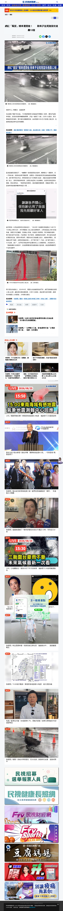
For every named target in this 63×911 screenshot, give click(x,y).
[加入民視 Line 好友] (31, 607)
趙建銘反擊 (16, 5)
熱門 (44, 5)
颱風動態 (26, 5)
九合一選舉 (36, 5)
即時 (8, 5)
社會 (55, 5)
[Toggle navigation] (6, 2)
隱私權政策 (32, 907)
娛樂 (60, 5)
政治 (49, 5)
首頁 (3, 5)
